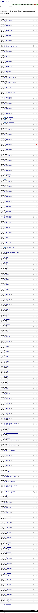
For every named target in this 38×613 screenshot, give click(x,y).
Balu (6, 45)
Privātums (13, 1)
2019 (9, 8)
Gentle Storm (8, 227)
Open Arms (7, 56)
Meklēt (10, 6)
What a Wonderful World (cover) (10, 77)
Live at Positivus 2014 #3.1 (9, 486)
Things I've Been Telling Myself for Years (11, 46)
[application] (19, 611)
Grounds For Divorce (9, 30)
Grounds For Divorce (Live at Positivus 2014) (12, 252)
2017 (13, 8)
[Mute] (34, 610)
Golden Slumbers (8, 25)
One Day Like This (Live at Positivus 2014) (12, 423)
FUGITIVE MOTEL (11, 122)
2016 (16, 8)
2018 (11, 8)
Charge (7, 257)
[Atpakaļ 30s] (1, 612)
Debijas (6, 7)
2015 (18, 8)
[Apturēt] (3, 612)
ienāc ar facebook (34, 4)
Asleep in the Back (8, 237)
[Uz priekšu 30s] (6, 612)
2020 (6, 8)
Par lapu (9, 1)
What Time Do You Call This (10, 254)
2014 (20, 8)
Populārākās (10, 7)
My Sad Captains (8, 502)
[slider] (36, 610)
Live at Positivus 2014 (9, 492)
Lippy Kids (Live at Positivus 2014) (10, 450)
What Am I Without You (9, 20)
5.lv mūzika (3, 1)
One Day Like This (8, 87)
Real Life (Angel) (8, 294)
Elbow (4, 20)
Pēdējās (2, 7)
